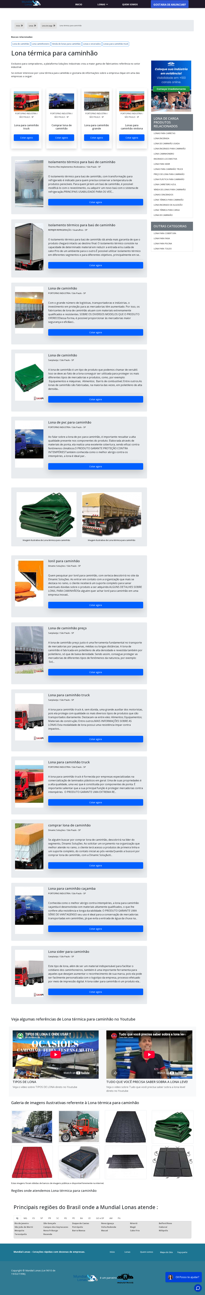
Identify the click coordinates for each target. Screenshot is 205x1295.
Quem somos (130, 4)
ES (34, 1218)
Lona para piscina (163, 243)
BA (81, 1218)
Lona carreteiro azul (165, 184)
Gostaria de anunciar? (169, 4)
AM (110, 1218)
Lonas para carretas (164, 133)
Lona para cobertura (165, 233)
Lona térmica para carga (167, 210)
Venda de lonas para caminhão (66, 43)
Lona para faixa (162, 238)
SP (41, 1218)
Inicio (78, 4)
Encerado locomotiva (165, 159)
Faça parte (182, 1252)
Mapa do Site (166, 1252)
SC (57, 1218)
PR (49, 1218)
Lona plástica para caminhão (169, 179)
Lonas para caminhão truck (115, 43)
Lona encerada (161, 138)
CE (89, 1218)
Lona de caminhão (20, 43)
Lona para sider (162, 164)
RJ (17, 1218)
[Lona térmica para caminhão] (26, 101)
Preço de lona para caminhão (169, 174)
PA (119, 1218)
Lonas (101, 4)
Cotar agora (26, 137)
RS (65, 1218)
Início (112, 1251)
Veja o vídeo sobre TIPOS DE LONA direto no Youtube (45, 1087)
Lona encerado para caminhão (170, 148)
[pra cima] (194, 1283)
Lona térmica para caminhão (169, 199)
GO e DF (100, 1218)
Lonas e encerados (92, 43)
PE (73, 1218)
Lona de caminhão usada (167, 143)
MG (25, 1218)
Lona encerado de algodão (168, 205)
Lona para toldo (163, 248)
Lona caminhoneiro (40, 43)
